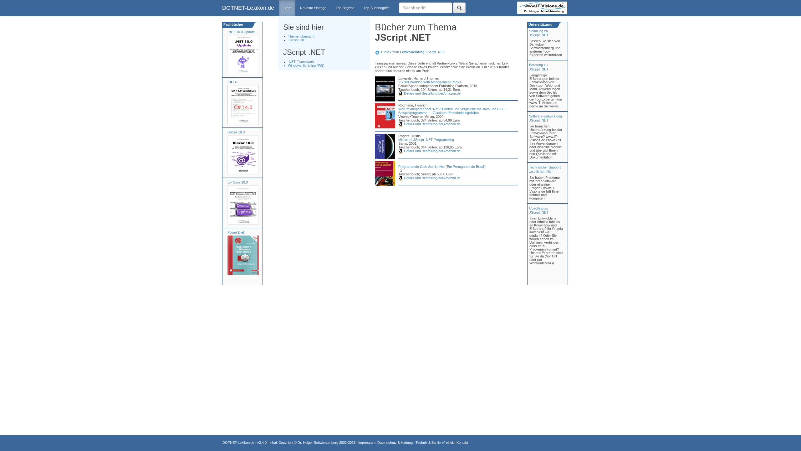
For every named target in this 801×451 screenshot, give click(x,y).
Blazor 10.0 (236, 132)
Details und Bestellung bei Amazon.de (432, 93)
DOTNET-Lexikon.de (248, 8)
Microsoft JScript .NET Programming (426, 140)
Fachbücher (232, 24)
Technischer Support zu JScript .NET (545, 169)
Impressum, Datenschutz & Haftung (385, 442)
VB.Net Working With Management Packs (429, 82)
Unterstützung (540, 24)
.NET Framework (301, 62)
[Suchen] (459, 8)
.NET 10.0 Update (241, 32)
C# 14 (232, 82)
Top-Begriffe (345, 8)
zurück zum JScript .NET (413, 52)
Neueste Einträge (313, 8)
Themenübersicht (301, 36)
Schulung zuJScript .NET (538, 33)
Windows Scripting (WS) (306, 65)
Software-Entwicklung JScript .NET (545, 118)
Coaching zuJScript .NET (538, 210)
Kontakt (462, 442)
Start (287, 8)
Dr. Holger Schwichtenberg (318, 442)
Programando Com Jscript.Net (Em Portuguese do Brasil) (442, 166)
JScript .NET (297, 40)
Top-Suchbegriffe (377, 8)
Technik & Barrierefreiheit (435, 442)
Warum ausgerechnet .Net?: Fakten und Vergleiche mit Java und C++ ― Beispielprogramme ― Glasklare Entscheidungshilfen (453, 111)
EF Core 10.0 (237, 182)
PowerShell (235, 232)
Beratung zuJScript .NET (538, 67)
